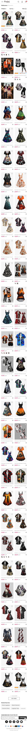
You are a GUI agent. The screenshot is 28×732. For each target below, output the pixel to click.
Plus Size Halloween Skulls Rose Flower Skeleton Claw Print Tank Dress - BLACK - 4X (7, 279)
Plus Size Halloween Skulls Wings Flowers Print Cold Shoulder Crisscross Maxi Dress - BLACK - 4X (7, 396)
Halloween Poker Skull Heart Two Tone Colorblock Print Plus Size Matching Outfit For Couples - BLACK (7, 373)
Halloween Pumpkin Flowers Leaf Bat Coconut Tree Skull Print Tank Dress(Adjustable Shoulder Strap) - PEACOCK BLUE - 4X (7, 145)
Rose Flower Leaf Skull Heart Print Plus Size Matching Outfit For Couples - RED (7, 553)
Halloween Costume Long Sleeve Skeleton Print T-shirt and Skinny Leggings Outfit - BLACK (21, 75)
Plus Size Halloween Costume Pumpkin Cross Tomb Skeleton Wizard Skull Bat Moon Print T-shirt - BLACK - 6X (7, 644)
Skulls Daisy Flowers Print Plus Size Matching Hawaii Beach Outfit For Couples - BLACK (7, 577)
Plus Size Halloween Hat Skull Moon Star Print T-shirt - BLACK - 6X (21, 373)
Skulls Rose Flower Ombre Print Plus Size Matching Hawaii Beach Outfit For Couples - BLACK (21, 577)
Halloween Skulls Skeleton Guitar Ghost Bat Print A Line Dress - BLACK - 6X (21, 145)
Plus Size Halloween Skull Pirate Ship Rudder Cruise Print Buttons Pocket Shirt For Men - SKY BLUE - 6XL (21, 349)
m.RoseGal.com (8, 2)
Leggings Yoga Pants (17, 708)
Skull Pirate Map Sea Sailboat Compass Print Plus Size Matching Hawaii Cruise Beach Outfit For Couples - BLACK (21, 28)
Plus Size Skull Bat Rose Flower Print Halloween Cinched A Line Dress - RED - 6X (21, 167)
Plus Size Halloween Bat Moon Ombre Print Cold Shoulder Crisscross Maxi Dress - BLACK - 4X (7, 212)
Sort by (11, 8)
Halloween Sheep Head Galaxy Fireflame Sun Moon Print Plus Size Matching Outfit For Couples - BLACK (21, 396)
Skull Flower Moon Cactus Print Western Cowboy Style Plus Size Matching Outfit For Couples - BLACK (21, 530)
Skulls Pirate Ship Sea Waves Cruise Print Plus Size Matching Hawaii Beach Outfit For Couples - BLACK (7, 28)
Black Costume (15, 705)
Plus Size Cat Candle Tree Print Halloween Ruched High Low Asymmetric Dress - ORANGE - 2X (21, 304)
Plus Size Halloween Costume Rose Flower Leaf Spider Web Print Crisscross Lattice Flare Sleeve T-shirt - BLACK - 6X (21, 600)
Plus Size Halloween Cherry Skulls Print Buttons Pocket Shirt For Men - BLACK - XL (7, 485)
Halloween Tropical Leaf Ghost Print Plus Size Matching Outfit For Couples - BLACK (7, 50)
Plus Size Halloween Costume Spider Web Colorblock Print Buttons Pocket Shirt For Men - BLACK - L (21, 622)
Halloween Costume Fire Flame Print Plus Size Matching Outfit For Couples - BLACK (21, 667)
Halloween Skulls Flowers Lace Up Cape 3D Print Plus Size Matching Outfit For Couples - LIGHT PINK (7, 100)
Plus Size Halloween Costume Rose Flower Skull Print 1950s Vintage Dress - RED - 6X (7, 600)
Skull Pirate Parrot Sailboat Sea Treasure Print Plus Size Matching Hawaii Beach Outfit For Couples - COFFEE (21, 50)
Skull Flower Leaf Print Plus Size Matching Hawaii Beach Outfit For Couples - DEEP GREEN (7, 530)
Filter (23, 8)
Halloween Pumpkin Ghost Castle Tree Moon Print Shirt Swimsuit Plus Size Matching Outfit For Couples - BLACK (7, 349)
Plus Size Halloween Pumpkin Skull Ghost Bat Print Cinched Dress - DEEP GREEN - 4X (7, 418)
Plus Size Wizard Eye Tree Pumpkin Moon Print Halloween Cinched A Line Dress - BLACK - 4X (7, 167)
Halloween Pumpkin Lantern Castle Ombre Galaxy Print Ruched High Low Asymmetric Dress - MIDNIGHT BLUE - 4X (7, 122)
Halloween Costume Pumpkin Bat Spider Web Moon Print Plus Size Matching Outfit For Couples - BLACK (21, 279)
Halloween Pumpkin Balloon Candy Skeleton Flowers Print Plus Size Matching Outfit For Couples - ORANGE (21, 257)
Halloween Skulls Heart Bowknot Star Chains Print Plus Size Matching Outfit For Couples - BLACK (21, 234)
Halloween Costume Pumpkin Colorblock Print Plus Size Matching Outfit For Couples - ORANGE (7, 75)
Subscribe (23, 717)
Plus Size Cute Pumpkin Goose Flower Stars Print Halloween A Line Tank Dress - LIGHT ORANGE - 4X (21, 189)
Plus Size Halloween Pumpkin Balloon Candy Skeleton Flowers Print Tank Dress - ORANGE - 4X (7, 257)
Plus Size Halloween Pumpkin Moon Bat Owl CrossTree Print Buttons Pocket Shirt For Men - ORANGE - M (7, 440)
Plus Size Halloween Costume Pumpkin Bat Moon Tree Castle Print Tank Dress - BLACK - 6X (7, 689)
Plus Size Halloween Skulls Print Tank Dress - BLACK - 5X (7, 326)
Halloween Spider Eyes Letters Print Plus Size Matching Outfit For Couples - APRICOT (7, 234)
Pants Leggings (6, 705)
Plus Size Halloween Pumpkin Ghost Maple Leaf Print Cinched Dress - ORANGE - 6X (21, 212)
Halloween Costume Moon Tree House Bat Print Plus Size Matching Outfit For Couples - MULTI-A (7, 667)
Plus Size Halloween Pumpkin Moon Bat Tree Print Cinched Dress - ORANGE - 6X (21, 463)
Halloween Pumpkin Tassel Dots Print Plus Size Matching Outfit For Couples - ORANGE (7, 304)
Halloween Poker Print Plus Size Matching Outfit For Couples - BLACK (21, 440)
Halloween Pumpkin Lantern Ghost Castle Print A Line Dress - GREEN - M (21, 122)
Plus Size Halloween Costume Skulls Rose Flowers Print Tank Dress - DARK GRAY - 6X (21, 508)
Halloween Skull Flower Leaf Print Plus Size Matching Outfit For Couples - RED (21, 326)
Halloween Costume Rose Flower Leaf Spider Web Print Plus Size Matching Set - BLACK (21, 100)
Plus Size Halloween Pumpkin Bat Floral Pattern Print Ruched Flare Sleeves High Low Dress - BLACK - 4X (7, 189)
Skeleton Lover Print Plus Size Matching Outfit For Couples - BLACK (21, 553)
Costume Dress (5, 708)
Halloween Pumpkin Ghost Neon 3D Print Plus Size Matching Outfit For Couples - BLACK (7, 463)
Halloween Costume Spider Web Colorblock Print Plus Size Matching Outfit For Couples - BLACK (7, 622)
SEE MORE (14, 698)
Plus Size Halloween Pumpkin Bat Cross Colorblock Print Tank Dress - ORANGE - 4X (21, 418)
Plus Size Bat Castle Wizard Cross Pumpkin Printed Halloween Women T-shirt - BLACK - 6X (7, 508)
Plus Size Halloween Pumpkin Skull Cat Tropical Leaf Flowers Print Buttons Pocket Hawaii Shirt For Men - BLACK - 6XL (21, 485)
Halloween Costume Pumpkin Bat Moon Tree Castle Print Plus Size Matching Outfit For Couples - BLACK (21, 689)
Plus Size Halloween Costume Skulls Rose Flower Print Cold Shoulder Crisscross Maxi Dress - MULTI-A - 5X (21, 644)
